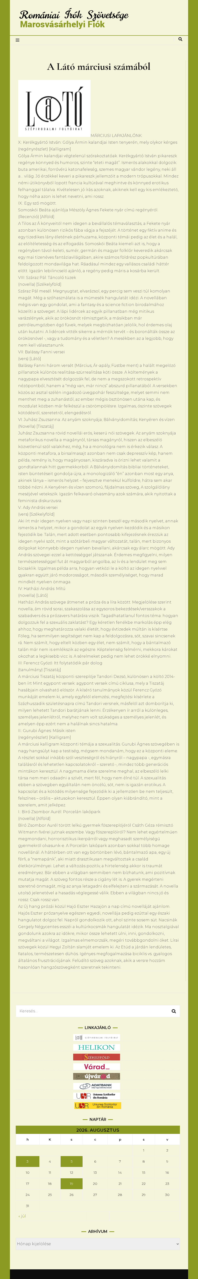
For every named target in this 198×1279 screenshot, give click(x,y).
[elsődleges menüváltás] (19, 40)
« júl (22, 1216)
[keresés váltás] (180, 39)
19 (71, 1183)
